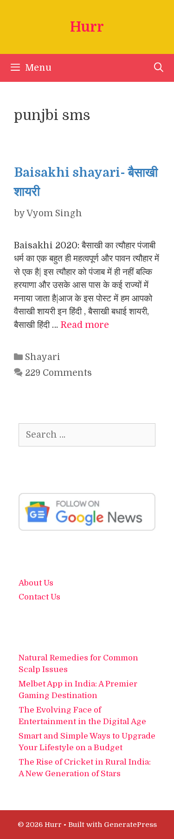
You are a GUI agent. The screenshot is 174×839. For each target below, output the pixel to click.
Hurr (87, 27)
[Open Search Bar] (158, 68)
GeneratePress (130, 824)
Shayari (42, 357)
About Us (36, 583)
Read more (84, 325)
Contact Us (39, 597)
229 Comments (58, 373)
